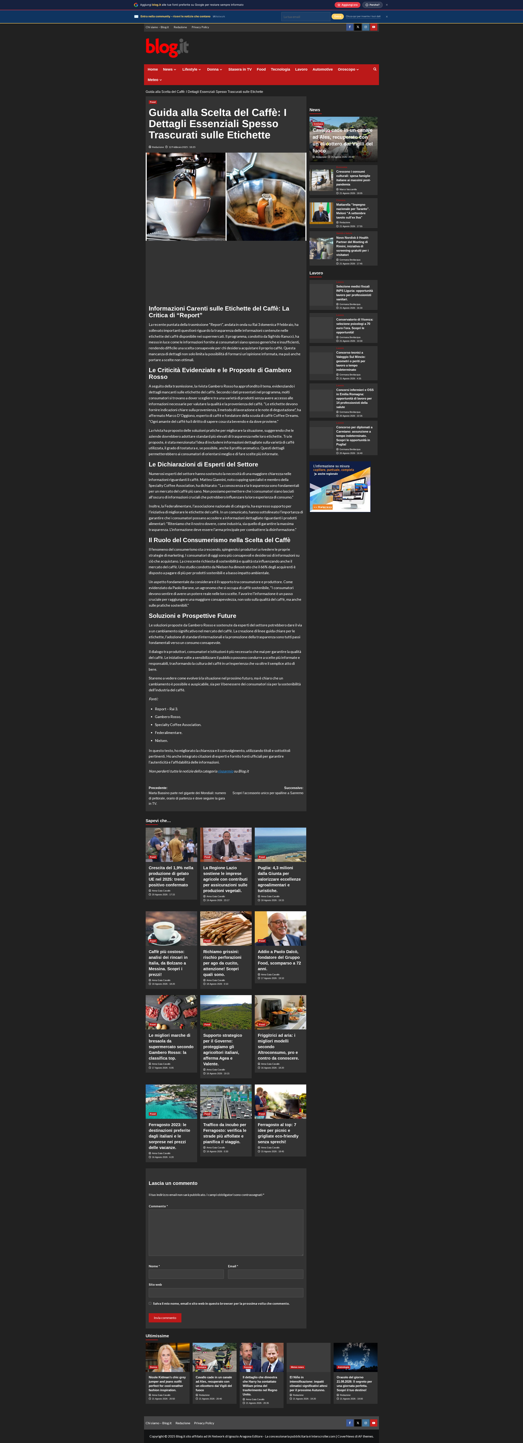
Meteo (153, 80)
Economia (341, 167)
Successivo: (267, 790)
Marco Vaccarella (348, 189)
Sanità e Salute (344, 233)
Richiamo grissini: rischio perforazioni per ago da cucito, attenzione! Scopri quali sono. (222, 963)
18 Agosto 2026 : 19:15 (272, 900)
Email (233, 1266)
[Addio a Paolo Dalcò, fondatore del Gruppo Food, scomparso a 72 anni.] (280, 928)
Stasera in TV (240, 69)
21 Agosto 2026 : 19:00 (351, 1398)
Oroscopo (346, 69)
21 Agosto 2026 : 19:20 (304, 1398)
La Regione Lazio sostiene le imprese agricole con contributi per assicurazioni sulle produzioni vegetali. (225, 879)
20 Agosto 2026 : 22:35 (351, 416)
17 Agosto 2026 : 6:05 (163, 1068)
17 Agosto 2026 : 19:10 (272, 978)
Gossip (248, 1367)
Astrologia (343, 1367)
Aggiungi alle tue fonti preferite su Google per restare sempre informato (192, 4)
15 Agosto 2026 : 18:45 (272, 1151)
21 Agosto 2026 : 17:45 (351, 263)
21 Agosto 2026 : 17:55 (351, 226)
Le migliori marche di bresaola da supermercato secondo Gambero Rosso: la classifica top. (171, 1046)
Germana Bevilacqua (350, 260)
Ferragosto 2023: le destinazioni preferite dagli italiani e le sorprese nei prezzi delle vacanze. (169, 1136)
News (168, 69)
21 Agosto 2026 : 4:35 (350, 378)
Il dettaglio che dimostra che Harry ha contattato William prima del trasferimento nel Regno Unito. (260, 1385)
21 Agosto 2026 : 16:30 (351, 308)
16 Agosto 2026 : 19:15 (218, 1073)
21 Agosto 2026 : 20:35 (257, 1403)
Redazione (180, 27)
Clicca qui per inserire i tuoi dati (363, 16)
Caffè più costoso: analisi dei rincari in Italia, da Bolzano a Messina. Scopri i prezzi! (168, 963)
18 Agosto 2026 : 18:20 (163, 984)
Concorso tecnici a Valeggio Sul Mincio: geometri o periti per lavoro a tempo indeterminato (350, 361)
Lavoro (301, 69)
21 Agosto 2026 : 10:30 (351, 341)
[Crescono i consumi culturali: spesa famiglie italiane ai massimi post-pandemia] (321, 180)
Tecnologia (280, 69)
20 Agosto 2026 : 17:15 (163, 894)
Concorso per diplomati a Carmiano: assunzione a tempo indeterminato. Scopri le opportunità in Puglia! (354, 436)
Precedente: (187, 795)
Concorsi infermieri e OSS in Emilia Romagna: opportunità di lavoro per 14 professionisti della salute (355, 398)
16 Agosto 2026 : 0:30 (217, 1151)
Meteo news (297, 1367)
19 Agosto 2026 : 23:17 (218, 900)
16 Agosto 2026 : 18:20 (272, 1068)
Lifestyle (189, 69)
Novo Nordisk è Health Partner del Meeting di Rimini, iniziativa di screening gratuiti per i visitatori (352, 246)
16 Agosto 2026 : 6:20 (163, 1157)
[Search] (375, 69)
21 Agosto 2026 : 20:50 (163, 1398)
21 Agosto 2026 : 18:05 (351, 193)
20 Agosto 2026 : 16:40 (351, 453)
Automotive (323, 69)
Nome (154, 1266)
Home (153, 69)
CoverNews (345, 1436)
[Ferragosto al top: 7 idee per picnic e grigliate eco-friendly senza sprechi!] (280, 1101)
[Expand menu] (175, 69)
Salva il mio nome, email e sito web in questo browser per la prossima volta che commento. (221, 1303)
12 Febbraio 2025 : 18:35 (182, 147)
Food (261, 69)
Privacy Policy (200, 27)
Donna (213, 69)
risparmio (225, 771)
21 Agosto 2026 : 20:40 (342, 157)
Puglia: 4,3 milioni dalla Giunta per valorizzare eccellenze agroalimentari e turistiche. (279, 879)
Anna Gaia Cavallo (161, 890)
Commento (158, 1206)
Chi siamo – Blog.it (157, 27)
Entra (337, 16)
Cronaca (318, 124)
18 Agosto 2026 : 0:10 (217, 984)
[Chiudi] (387, 5)
